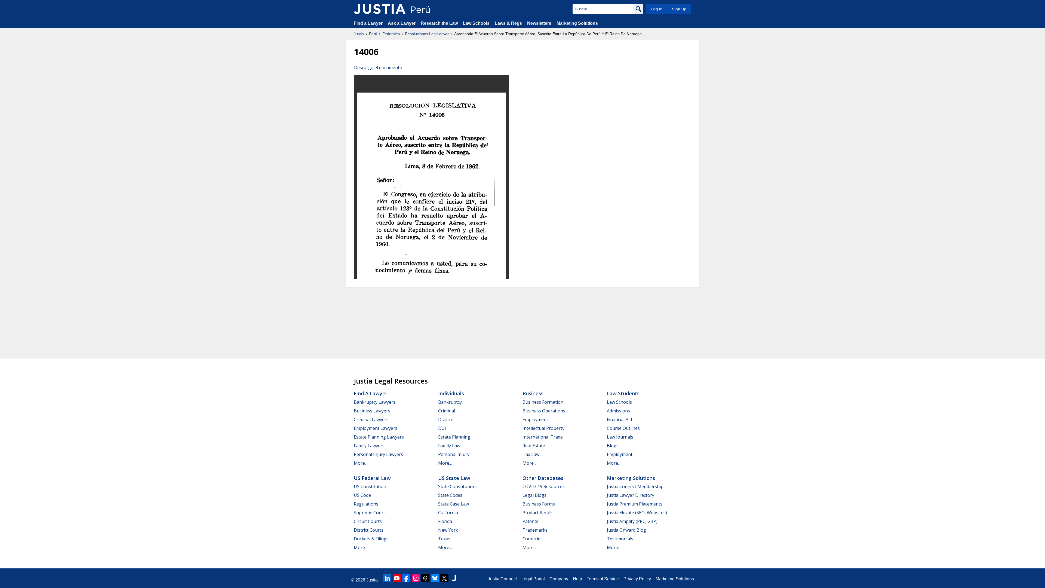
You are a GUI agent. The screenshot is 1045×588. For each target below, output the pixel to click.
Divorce (446, 419)
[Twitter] (444, 578)
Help (577, 579)
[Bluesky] (435, 578)
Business (532, 393)
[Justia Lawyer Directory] (454, 578)
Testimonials (620, 539)
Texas (444, 539)
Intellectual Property (543, 428)
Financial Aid (619, 419)
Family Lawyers (369, 446)
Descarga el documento (378, 68)
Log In (657, 9)
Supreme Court (369, 513)
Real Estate (533, 446)
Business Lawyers (372, 411)
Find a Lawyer (368, 23)
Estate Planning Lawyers (379, 437)
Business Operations (543, 411)
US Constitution (370, 486)
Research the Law (439, 23)
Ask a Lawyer (402, 23)
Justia (359, 34)
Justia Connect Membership (635, 486)
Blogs (613, 446)
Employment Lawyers (375, 428)
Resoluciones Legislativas (427, 34)
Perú (373, 34)
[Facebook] (406, 578)
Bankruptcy (450, 402)
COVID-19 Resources (543, 486)
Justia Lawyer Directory (630, 495)
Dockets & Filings (371, 539)
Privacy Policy (637, 579)
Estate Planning (454, 437)
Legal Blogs (534, 495)
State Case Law (453, 504)
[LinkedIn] (387, 578)
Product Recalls (538, 513)
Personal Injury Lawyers (378, 454)
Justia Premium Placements (634, 504)
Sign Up (679, 9)
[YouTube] (397, 578)
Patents (530, 521)
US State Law (454, 478)
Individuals (451, 393)
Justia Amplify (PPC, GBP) (632, 521)
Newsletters (539, 23)
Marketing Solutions (577, 23)
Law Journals (620, 437)
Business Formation (542, 402)
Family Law (449, 446)
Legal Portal (533, 579)
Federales (391, 34)
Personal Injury (453, 454)
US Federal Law (372, 478)
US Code (362, 495)
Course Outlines (623, 428)
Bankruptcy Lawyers (374, 402)
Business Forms (538, 504)
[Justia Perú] (379, 9)
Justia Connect (502, 579)
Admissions (618, 411)
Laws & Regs (508, 23)
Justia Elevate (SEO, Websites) (637, 513)
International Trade (542, 437)
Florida (445, 521)
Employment (535, 419)
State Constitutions (458, 486)
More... (360, 463)
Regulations (366, 504)
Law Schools (476, 23)
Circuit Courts (368, 521)
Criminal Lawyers (371, 419)
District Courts (368, 530)
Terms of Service (603, 579)
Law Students (623, 393)
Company (558, 579)
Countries (532, 539)
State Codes (450, 495)
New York (448, 530)
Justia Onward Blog (626, 530)
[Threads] (425, 578)
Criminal (446, 411)
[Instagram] (416, 578)
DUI (442, 428)
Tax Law (530, 454)
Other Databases (542, 478)
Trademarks (535, 530)
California (448, 513)
